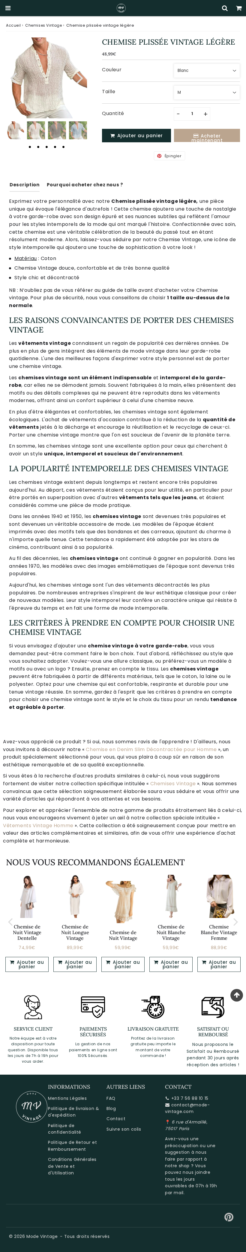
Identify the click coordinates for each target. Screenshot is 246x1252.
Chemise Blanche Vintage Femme (219, 932)
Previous (13, 77)
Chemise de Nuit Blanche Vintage (171, 932)
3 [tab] (47, 147)
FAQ (111, 1098)
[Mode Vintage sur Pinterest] (229, 1219)
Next (80, 77)
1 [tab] (30, 147)
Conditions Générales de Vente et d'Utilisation (72, 1166)
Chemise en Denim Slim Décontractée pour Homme (151, 749)
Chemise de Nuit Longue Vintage (75, 932)
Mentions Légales (67, 1098)
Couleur (112, 69)
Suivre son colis (123, 1129)
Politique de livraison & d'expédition (73, 1111)
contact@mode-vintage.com (187, 1108)
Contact (115, 1119)
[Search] (225, 8)
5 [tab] (63, 147)
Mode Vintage (42, 1236)
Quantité (113, 113)
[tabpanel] (15, 130)
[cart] (239, 8)
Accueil (13, 25)
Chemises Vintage (43, 25)
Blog (111, 1108)
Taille (109, 91)
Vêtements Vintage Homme (38, 825)
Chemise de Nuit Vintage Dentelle (27, 932)
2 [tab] (38, 147)
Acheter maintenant (207, 137)
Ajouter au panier (29, 964)
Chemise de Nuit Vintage (123, 935)
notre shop (177, 1166)
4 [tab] (55, 147)
